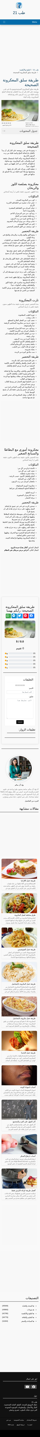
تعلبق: (31, 697)
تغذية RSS (11, 1425)
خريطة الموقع (21, 1425)
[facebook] (34, 1387)
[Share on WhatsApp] (8, 616)
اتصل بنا (30, 1425)
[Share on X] (20, 616)
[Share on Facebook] (31, 616)
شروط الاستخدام (32, 1420)
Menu (34, 22)
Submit (20, 722)
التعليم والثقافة (27, 1317)
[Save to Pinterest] (25, 616)
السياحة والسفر (27, 1321)
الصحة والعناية (27, 1306)
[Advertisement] (20, 46)
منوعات (30, 1310)
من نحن (8, 1420)
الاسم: (31, 688)
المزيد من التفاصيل (32, 801)
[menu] (4, 22)
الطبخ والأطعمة (27, 1313)
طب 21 (36, 70)
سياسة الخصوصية (19, 1420)
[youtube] (27, 1387)
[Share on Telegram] (14, 616)
